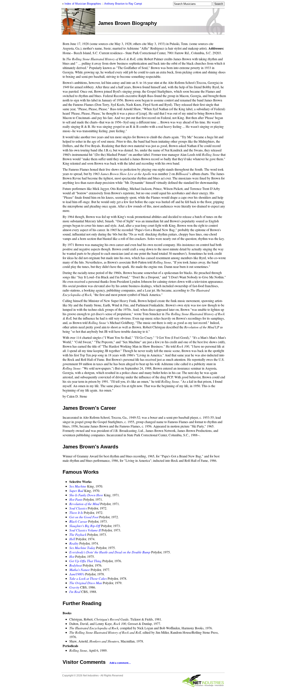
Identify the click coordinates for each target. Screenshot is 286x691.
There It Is (76, 512)
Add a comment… (120, 663)
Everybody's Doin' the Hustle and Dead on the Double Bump (109, 552)
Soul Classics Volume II (85, 530)
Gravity (74, 587)
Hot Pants (75, 499)
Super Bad (76, 490)
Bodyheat (75, 565)
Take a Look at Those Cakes (88, 578)
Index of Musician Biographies (82, 3)
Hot (71, 556)
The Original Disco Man (85, 583)
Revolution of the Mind (84, 504)
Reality (74, 543)
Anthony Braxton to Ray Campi (123, 3)
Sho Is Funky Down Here (86, 495)
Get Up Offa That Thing (85, 561)
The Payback (77, 534)
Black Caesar (78, 521)
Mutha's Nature (79, 569)
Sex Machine (77, 486)
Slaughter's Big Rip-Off (84, 525)
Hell (72, 539)
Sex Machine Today (82, 547)
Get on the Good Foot (83, 517)
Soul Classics (78, 508)
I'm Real (74, 591)
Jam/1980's (76, 574)
